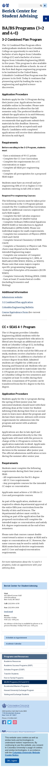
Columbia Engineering (7, 5)
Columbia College (4, 5)
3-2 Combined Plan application (17, 302)
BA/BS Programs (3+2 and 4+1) (16, 682)
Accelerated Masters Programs (16, 686)
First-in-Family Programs (13, 678)
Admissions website (12, 297)
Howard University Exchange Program (19, 690)
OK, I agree (12, 761)
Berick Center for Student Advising (20, 14)
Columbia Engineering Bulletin (18, 307)
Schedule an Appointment (16, 638)
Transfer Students (11, 674)
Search (41, 6)
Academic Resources (12, 661)
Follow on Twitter (9, 722)
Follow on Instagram (15, 722)
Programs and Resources (16, 656)
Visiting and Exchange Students (16, 694)
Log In (45, 6)
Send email (8, 611)
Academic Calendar (13, 644)
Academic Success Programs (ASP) (18, 665)
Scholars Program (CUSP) (14, 670)
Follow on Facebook (4, 722)
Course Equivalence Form (15, 312)
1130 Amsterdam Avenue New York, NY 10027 (11, 714)
